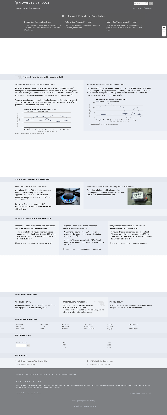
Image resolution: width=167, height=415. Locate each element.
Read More (47, 28)
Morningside (88, 326)
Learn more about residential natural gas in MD (83, 249)
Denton (41, 328)
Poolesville (110, 326)
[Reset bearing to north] (164, 34)
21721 (64, 348)
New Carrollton (89, 328)
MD (43, 374)
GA (35, 374)
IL (38, 374)
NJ (49, 374)
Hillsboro (65, 328)
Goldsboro (65, 326)
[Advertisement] (83, 56)
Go (151, 3)
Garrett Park (66, 324)
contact (86, 401)
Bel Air (18, 326)
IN (40, 374)
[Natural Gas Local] (16, 3)
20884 (64, 345)
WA (59, 374)
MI (46, 374)
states (74, 401)
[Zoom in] (164, 27)
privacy (92, 401)
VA (56, 374)
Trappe (131, 326)
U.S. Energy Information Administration (78, 312)
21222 (109, 345)
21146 (109, 348)
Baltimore (19, 324)
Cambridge (20, 328)
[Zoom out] (164, 31)
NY (53, 374)
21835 (109, 342)
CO (29, 374)
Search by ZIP (22, 342)
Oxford (109, 324)
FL (32, 374)
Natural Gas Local (34, 3)
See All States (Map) (69, 374)
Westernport (133, 328)
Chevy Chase (43, 324)
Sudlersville (133, 324)
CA (26, 374)
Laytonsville (88, 324)
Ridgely (109, 328)
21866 (64, 342)
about (80, 401)
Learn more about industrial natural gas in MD (34, 243)
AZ (23, 374)
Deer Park (42, 326)
